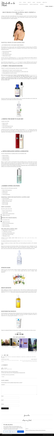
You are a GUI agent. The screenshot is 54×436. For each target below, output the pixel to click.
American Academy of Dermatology (26, 240)
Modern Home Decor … (14, 347)
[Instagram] (45, 6)
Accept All (20, 431)
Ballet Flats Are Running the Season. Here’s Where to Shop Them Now (28, 360)
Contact (42, 4)
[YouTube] (17, 334)
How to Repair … (5, 346)
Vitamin (2, 76)
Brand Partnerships (23, 4)
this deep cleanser (8, 292)
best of (9, 356)
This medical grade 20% (33, 75)
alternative (27, 164)
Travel (24, 2)
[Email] (51, 6)
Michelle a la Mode (8, 4)
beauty (6, 356)
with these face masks (11, 270)
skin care (34, 356)
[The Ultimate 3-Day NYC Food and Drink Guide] (32, 344)
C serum (5, 76)
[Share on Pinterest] (7, 355)
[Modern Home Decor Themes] (14, 342)
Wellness (39, 2)
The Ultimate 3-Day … (32, 352)
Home (34, 2)
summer (2, 357)
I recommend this (20, 315)
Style (20, 2)
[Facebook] (49, 6)
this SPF (17, 57)
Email (2, 400)
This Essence (27, 129)
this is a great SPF (16, 62)
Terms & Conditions (34, 4)
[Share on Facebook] (5, 355)
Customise (7, 431)
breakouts (18, 356)
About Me (45, 2)
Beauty (29, 2)
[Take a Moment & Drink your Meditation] (23, 343)
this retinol (23, 164)
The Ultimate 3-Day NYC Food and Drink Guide (10, 360)
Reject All (14, 431)
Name (2, 396)
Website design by (48, 434)
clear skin (23, 356)
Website (2, 404)
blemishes (14, 356)
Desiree (5, 368)
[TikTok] (48, 6)
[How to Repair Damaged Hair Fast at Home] (5, 342)
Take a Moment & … (23, 348)
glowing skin (28, 356)
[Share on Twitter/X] (6, 355)
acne (3, 356)
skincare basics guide (25, 237)
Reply (3, 376)
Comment (3, 384)
